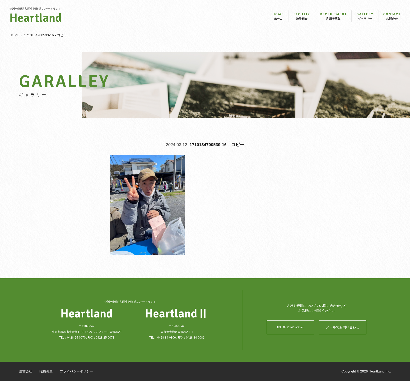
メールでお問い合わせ (342, 327)
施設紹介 (302, 16)
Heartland (35, 18)
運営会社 (25, 371)
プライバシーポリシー (76, 371)
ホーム (278, 16)
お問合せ (392, 16)
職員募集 (46, 371)
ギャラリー (364, 16)
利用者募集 (333, 16)
